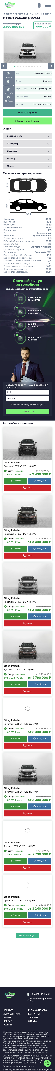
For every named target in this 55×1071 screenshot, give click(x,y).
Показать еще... (27, 965)
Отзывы (32, 1051)
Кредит (8, 1051)
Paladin (45, 14)
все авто (8, 1040)
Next (51, 66)
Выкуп (7, 1047)
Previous (4, 66)
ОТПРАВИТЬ (27, 411)
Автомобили (22, 14)
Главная (7, 14)
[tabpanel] (27, 47)
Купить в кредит (27, 112)
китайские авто (37, 1040)
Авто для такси (12, 1044)
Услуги (8, 1055)
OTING (35, 14)
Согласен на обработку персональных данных (29, 405)
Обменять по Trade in (27, 121)
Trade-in (33, 1047)
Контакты (34, 1044)
